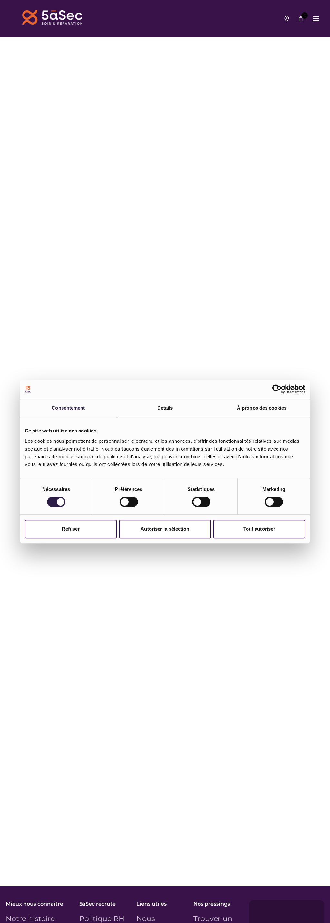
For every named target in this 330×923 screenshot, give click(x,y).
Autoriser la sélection (165, 529)
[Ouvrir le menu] (316, 18)
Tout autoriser (259, 529)
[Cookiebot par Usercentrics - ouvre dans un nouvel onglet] (277, 389)
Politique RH (101, 919)
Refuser (71, 529)
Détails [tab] (165, 408)
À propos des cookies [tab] (261, 408)
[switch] (129, 502)
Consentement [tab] (68, 408)
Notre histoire (30, 919)
